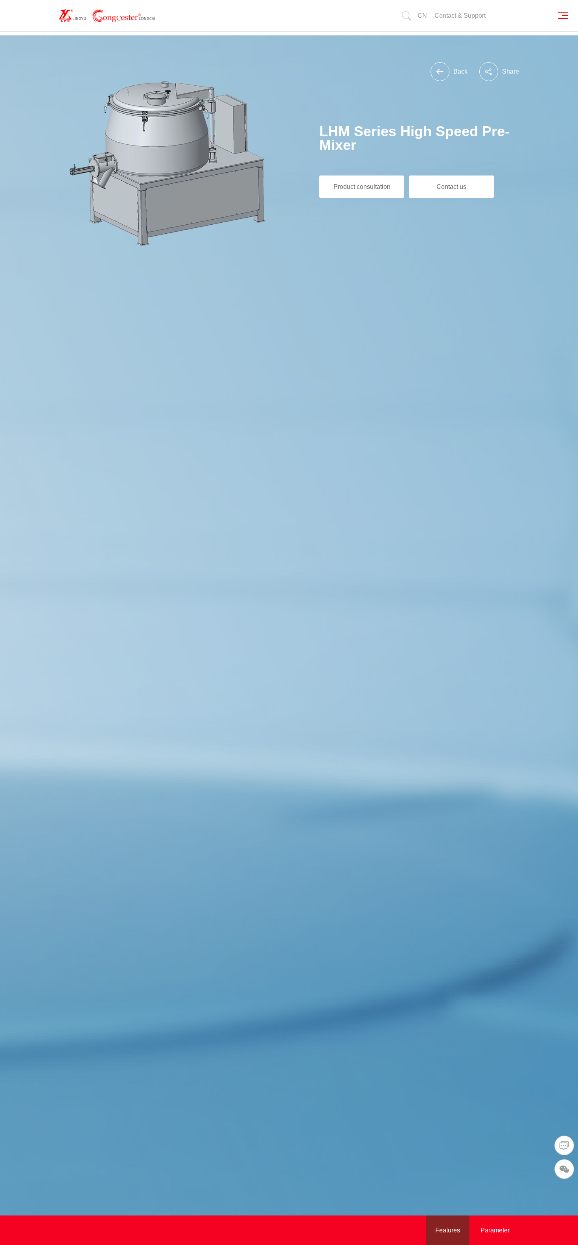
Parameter (495, 1230)
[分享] (488, 71)
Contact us (451, 186)
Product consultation (361, 186)
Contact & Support (460, 15)
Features (447, 1230)
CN (422, 15)
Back (460, 71)
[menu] (565, 15)
